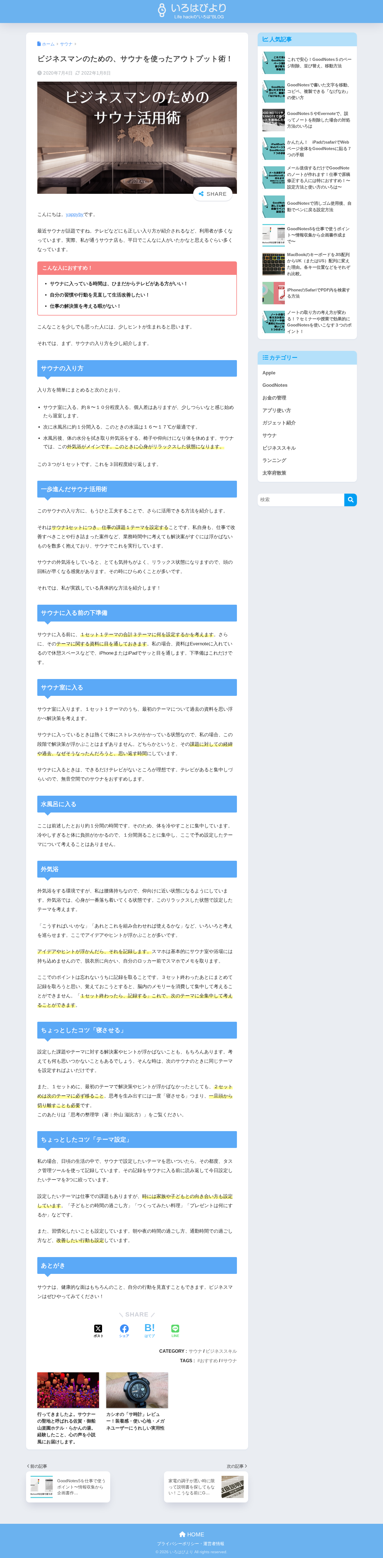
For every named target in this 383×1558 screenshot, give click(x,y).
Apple (268, 373)
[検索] (350, 500)
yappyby (75, 214)
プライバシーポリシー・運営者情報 (190, 1543)
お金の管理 (274, 398)
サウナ (195, 1351)
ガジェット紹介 (279, 422)
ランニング (274, 460)
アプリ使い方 (276, 410)
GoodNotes (274, 385)
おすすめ (209, 1360)
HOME (195, 1534)
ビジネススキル (221, 1351)
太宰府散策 (274, 473)
